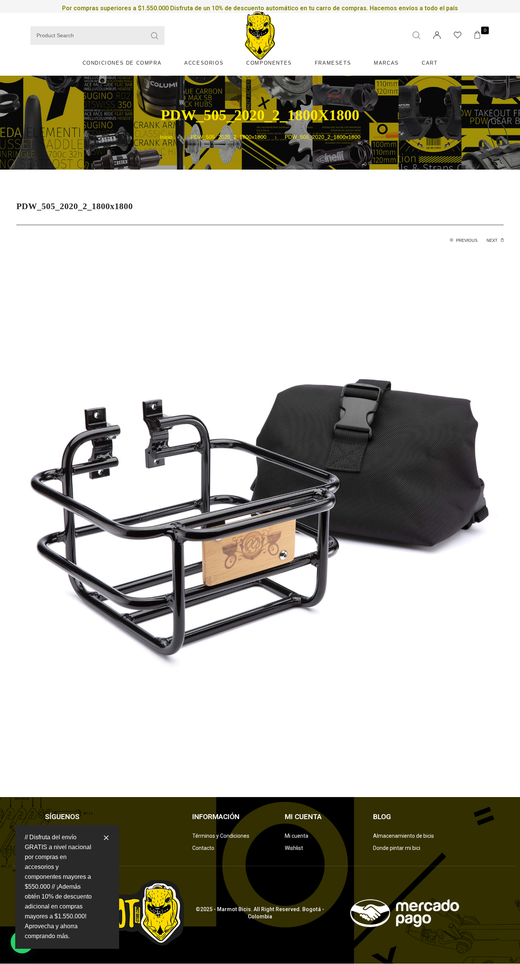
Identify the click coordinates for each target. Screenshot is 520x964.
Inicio (166, 137)
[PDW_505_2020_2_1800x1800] (260, 514)
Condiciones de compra (122, 63)
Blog (382, 816)
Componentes (269, 63)
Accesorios (203, 63)
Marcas (386, 63)
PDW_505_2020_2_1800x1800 (228, 137)
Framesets (333, 63)
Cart (429, 63)
